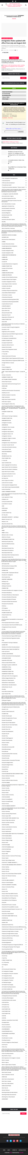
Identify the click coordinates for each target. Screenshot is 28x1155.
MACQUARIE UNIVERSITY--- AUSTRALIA (14, 517)
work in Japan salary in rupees (14, 1064)
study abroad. (14, 751)
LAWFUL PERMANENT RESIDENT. (14, 491)
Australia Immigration (14, 210)
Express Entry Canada (14, 347)
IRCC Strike (14, 453)
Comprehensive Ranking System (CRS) (14, 299)
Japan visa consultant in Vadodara (14, 469)
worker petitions (14, 1090)
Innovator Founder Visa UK (14, 444)
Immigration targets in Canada (14, 438)
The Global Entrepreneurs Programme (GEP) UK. (14, 944)
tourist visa (14, 955)
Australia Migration (14, 212)
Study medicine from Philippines (14, 900)
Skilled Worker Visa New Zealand (14, 684)
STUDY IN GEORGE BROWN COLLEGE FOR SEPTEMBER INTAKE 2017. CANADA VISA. (14, 809)
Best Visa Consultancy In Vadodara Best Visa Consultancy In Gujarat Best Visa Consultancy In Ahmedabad (14, 231)
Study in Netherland (14, 831)
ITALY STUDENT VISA (14, 458)
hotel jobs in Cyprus (14, 401)
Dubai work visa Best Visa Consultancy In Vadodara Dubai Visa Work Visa (14, 324)
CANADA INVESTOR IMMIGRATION (14, 255)
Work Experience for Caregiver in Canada (14, 1058)
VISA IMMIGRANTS (14, 1029)
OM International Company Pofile (14, 566)
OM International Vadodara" (14, 568)
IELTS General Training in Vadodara (14, 416)
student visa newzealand (14, 731)
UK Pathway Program (14, 982)
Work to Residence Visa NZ (14, 1074)
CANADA (14, 241)
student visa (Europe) (14, 715)
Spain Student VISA (14, 693)
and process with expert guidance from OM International (14, 201)
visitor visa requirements (14, 1053)
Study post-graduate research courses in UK (14, 909)
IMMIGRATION (14, 424)
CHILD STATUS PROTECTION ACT (14, 292)
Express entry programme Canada (14, 349)
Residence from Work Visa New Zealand (14, 647)
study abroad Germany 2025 (14, 747)
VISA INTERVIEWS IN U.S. (14, 1031)
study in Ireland (14, 742)
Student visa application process (14, 718)
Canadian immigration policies (14, 281)
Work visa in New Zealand (14, 1083)
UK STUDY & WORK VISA (14, 989)
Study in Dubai (14, 792)
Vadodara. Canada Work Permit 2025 (14, 1020)
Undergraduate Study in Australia (14, 995)
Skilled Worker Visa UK (14, 687)
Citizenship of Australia (14, 297)
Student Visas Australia (14, 740)
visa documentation (14, 1026)
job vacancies (14, 478)
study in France (14, 803)
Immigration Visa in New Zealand (14, 442)
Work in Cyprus (14, 1062)
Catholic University (14, 288)
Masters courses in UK (14, 519)
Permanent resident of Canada (14, 599)
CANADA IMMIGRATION (14, 248)
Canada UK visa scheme (14, 268)
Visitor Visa (14, 1046)
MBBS (14, 530)
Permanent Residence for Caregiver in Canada (14, 590)
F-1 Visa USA (14, 353)
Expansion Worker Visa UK (14, 345)
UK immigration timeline (14, 980)
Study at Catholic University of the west (14, 760)
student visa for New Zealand (14, 722)
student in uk (14, 709)
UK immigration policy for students (14, 973)
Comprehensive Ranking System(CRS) (14, 301)
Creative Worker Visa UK (7, 38)
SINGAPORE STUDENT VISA (14, 671)
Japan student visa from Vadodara (14, 467)
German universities (14, 375)
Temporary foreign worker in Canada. (14, 931)
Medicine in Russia (14, 537)
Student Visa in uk (14, 729)
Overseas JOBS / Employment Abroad (14, 572)
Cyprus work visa (14, 310)
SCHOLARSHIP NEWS (14, 658)
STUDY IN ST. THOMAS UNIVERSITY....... (14, 862)
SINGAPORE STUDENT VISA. (14, 673)
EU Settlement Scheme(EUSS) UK (14, 338)
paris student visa (14, 577)
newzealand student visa (14, 557)
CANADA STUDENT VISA (14, 266)
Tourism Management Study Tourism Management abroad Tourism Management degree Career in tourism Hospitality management (14, 952)
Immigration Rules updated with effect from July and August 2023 (13, 42)
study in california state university (14, 780)
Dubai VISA (14, 321)
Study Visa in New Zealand (14, 913)
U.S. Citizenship (14, 962)
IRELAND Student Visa (14, 456)
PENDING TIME (14, 588)
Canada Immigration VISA (14, 252)
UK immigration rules (14, 975)
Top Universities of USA (14, 949)
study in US (14, 889)
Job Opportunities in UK (14, 476)
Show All (14, 18)
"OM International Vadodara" (14, 182)
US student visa (14, 1004)
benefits (14, 221)
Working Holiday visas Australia (14, 1094)
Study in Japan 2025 (14, 815)
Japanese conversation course (14, 473)
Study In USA (14, 891)
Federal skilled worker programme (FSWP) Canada (14, 360)
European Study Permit (14, 342)
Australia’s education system (14, 219)
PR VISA (14, 629)
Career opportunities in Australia (14, 283)
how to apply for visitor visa (14, 403)
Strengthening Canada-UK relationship (14, 707)
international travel (14, 449)
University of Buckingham (14, 998)
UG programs (14, 964)
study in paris (14, 842)
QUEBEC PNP (14, 644)
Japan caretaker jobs (14, 462)
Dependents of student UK (14, 317)
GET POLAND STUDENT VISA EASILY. (14, 379)
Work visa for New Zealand (14, 1079)
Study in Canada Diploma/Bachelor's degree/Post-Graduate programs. (14, 785)
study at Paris (14, 769)
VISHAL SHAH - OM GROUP (8, 50)
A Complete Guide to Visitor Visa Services (16, 161)
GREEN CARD (14, 386)
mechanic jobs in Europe (14, 534)
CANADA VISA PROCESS (14, 275)
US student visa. (14, 1006)
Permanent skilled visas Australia (14, 601)
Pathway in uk (14, 581)
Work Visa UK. (14, 1088)
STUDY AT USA (14, 771)
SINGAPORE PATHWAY (14, 669)
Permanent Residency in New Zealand (14, 594)
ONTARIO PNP (14, 570)
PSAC (14, 640)
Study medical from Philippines (14, 898)
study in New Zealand (14, 838)
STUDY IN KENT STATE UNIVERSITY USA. (14, 818)
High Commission (14, 397)
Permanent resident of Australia (14, 597)
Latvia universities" (14, 489)
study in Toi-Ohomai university (14, 875)
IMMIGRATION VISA (14, 440)
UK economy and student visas (14, 969)
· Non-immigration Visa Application (14, 178)
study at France (14, 767)
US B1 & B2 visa (14, 1002)
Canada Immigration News (14, 250)
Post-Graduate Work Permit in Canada (14, 622)
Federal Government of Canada (14, 356)
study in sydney (14, 867)
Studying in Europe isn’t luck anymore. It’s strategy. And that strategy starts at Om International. (17, 153)
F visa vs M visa (14, 351)
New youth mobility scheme (14, 543)
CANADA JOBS (14, 259)
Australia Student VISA (14, 215)
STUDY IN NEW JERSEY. (14, 835)
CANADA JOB (14, 257)
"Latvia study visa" (14, 180)
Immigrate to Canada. (14, 422)
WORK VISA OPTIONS (14, 1085)
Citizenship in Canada (14, 295)
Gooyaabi (21, 1152)
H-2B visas (14, 388)
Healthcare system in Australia (14, 395)
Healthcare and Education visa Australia (14, 390)
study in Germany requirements (14, 813)
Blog (11, 1152)
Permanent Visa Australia (14, 603)
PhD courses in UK (14, 610)
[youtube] (17, 1141)
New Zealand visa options (14, 550)
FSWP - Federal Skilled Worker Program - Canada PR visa (14, 372)
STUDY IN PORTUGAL (14, 849)
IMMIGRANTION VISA (14, 420)
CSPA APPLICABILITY (14, 306)
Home (4, 1150)
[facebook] (13, 1)
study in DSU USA (14, 790)
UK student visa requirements (14, 986)
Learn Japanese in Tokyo (14, 497)
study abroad (14, 744)
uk (14, 966)
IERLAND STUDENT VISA (14, 418)
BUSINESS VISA (14, 237)
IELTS (14, 413)
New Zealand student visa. (14, 548)
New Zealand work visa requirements (14, 554)
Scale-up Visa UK (14, 651)
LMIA (14, 506)
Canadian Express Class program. (14, 279)
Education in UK (14, 329)
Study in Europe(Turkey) (14, 801)
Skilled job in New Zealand (14, 680)
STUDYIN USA (14, 918)
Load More (14, 58)
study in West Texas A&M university (14, 893)
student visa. (14, 735)
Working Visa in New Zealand (14, 1096)
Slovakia (14, 689)
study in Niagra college (14, 840)
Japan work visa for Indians (14, 471)
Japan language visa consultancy (14, 464)
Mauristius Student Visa (14, 523)
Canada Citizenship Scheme (14, 243)
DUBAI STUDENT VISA (14, 319)
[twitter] (15, 1)
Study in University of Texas (14, 886)
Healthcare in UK (14, 392)
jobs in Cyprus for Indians (14, 480)
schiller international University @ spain (14, 655)
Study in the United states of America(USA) (14, 873)
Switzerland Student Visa (14, 924)
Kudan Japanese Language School (14, 484)
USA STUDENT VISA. (14, 1013)
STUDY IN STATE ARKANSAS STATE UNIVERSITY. (14, 864)
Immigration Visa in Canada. (14, 427)
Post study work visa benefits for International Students (14, 620)
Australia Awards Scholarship (14, 208)
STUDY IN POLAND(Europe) (14, 847)
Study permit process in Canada (14, 904)
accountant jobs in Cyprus (14, 196)
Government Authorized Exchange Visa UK (14, 383)
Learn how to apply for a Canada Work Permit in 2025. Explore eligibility (14, 494)
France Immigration (14, 367)
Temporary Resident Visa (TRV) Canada (14, 935)
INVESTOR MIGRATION (14, 451)
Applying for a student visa (14, 206)
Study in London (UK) (14, 829)
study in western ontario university (14, 895)
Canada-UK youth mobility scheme (14, 277)
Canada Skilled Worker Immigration (14, 263)
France (14, 365)
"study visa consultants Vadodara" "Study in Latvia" (14, 187)
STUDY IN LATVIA (14, 824)
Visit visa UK (14, 1044)
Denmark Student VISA (14, 312)
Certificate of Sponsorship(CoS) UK (14, 290)
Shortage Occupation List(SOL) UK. (14, 664)
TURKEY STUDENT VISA (14, 960)
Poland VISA (14, 617)
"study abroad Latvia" (14, 185)
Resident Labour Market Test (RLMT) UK (14, 649)
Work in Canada (14, 1060)
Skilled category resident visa (14, 678)
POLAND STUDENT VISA (14, 612)
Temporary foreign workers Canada (14, 933)
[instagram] (14, 1141)
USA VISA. (14, 1018)
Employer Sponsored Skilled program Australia (14, 333)
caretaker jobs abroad (14, 286)
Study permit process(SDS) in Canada (14, 906)
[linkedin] (20, 1141)
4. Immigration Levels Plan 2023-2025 (14, 193)
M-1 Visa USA (14, 514)
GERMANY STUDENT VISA (14, 377)
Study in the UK (14, 871)
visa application (14, 1022)
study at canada (14, 758)
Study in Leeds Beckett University (14, 827)
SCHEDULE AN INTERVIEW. (14, 653)
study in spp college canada (14, 860)
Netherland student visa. (14, 541)
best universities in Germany (14, 228)
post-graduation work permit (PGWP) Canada (14, 624)
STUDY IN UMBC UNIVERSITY (14, 880)
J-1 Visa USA (14, 460)
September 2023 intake (14, 660)
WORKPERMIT (14, 1099)
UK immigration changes (14, 971)
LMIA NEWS (14, 510)
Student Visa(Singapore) (14, 738)
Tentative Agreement (14, 942)
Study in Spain (14, 858)
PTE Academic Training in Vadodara (14, 642)
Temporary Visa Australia (14, 940)
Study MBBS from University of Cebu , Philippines (17, 167)
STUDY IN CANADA (14, 782)
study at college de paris (14, 762)
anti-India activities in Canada (14, 203)
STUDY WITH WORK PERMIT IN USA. (14, 915)
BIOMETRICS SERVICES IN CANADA (14, 235)
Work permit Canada (14, 1072)
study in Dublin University (14, 794)
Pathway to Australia (14, 586)
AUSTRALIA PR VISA (22, 1150)
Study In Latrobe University (14, 822)
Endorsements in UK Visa (14, 336)
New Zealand (14, 546)
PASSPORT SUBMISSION (14, 579)
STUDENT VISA (14, 713)
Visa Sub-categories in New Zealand (14, 1042)
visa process (14, 1035)
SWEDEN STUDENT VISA (14, 920)
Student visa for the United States (14, 724)
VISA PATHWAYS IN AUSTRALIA (14, 1033)
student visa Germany (14, 727)
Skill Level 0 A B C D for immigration (14, 675)
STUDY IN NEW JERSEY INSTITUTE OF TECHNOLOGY (14, 833)
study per (14, 902)
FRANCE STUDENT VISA (14, 369)
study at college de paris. (14, 764)
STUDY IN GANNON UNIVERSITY (14, 805)
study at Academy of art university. (14, 753)
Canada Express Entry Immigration (14, 246)
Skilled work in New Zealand (14, 682)
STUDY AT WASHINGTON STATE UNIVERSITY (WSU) (14, 773)
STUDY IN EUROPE (14, 797)
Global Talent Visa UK (14, 381)
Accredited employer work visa (14, 198)
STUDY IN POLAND (14, 844)
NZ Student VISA (14, 563)
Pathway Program (14, 583)
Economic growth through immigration (14, 327)
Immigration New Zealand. (14, 431)
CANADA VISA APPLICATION (14, 272)
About (9, 1150)
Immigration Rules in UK (14, 433)
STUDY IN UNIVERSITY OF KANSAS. (14, 884)
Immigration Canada (14, 429)
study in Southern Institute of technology (14, 855)
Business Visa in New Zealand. (14, 239)
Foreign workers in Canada (14, 362)
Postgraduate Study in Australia (14, 627)
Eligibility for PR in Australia (14, 331)
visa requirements (14, 1040)
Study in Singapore (14, 851)
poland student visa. (14, 614)
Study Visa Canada (14, 911)
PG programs (14, 608)
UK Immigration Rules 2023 (14, 978)
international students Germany (14, 447)
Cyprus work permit (14, 308)
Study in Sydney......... (14, 869)
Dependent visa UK (14, 315)
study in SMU (14, 853)
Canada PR (14, 261)
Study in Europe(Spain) (14, 799)
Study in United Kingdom (14, 882)
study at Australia (14, 755)
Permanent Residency (14, 592)
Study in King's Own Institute (14, 820)
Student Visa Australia (14, 720)
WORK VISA (14, 1076)
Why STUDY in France (14, 1055)
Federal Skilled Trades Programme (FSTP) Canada (14, 358)
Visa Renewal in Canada (14, 1038)
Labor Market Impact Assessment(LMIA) (14, 487)
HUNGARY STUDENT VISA (14, 411)
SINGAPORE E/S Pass (14, 667)
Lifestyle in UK (14, 499)
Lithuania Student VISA (14, 501)
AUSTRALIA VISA (14, 217)
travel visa (14, 958)
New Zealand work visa (14, 552)
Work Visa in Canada (14, 1081)
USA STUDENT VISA (14, 1009)
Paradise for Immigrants (14, 574)
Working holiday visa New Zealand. (14, 1092)
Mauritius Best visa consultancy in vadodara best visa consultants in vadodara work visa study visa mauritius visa (14, 527)
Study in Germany (14, 811)
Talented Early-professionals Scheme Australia (14, 929)
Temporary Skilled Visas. (14, 938)
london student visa (14, 512)
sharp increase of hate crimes (14, 662)
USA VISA (14, 1015)
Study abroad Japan (14, 749)
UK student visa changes (14, 984)
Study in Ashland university (14, 775)
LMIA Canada (14, 508)
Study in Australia (14, 778)
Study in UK (14, 878)
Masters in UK (14, 521)
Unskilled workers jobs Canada (14, 1000)
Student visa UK (14, 733)
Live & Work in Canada (14, 503)
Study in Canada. (14, 788)
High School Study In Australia (14, 399)
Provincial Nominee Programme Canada (14, 638)
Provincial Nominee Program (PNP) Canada (14, 636)
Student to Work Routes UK (14, 711)
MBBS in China (14, 532)
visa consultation (14, 1024)
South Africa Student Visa (14, 691)
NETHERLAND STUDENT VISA (14, 539)
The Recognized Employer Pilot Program (14, 946)
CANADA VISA (14, 270)
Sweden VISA (14, 922)
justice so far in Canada (14, 482)
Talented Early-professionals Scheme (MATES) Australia (14, 926)
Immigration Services (14, 436)
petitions (14, 606)
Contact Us (14, 1150)
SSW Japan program (14, 700)
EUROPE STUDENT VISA (14, 340)
